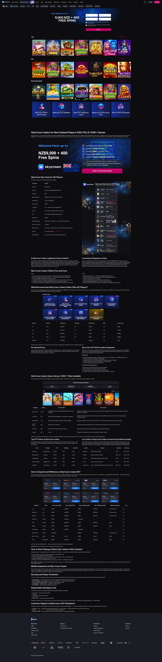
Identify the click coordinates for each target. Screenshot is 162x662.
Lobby (32, 626)
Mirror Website (48, 2)
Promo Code (63, 626)
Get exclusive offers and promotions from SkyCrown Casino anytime (98, 23)
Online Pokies (34, 635)
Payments (75, 2)
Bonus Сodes (15, 2)
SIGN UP (98, 29)
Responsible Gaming (98, 628)
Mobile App (56, 2)
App (32, 632)
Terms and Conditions (99, 632)
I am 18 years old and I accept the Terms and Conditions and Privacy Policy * (99, 25)
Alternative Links (35, 630)
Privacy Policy (97, 630)
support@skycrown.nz (58, 231)
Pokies (69, 2)
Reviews (127, 626)
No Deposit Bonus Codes (66, 628)
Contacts (127, 628)
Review (81, 2)
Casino (37, 2)
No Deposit (63, 2)
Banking (95, 626)
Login (42, 2)
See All (122, 36)
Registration (34, 628)
